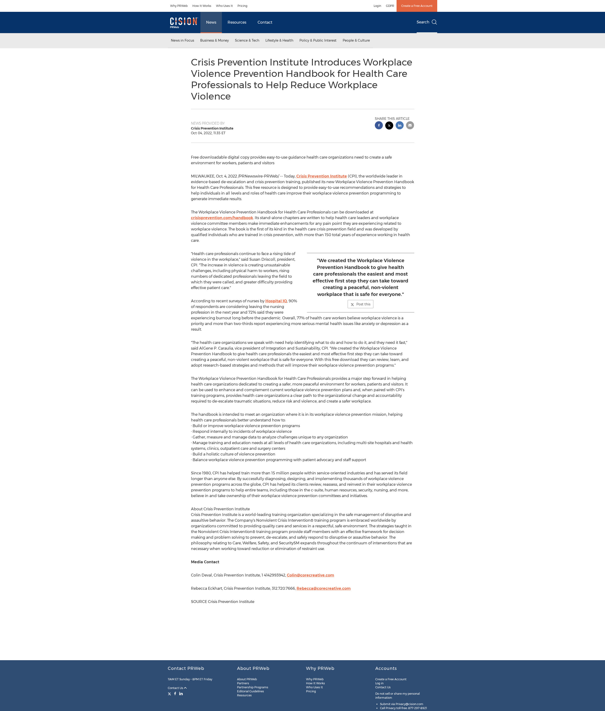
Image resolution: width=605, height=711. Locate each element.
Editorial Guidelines (250, 691)
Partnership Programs (252, 687)
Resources (237, 22)
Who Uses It (224, 6)
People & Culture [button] (356, 40)
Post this (363, 304)
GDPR (390, 6)
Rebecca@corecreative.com (324, 588)
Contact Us (176, 688)
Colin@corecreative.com (310, 575)
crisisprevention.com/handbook (222, 218)
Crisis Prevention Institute (321, 176)
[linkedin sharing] (400, 125)
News (211, 22)
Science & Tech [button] (247, 40)
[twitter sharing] (389, 126)
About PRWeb (247, 679)
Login (377, 6)
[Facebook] (175, 693)
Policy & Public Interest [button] (318, 40)
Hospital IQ (276, 301)
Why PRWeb (179, 6)
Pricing (242, 6)
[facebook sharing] (379, 125)
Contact (265, 22)
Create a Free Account (416, 6)
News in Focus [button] (182, 40)
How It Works (201, 6)
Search (423, 22)
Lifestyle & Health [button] (279, 40)
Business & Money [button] (214, 40)
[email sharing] (410, 125)
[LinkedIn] (181, 693)
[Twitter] (170, 693)
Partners (243, 683)
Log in (379, 683)
